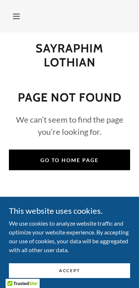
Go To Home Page (69, 160)
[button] (16, 16)
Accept (69, 270)
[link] (69, 55)
